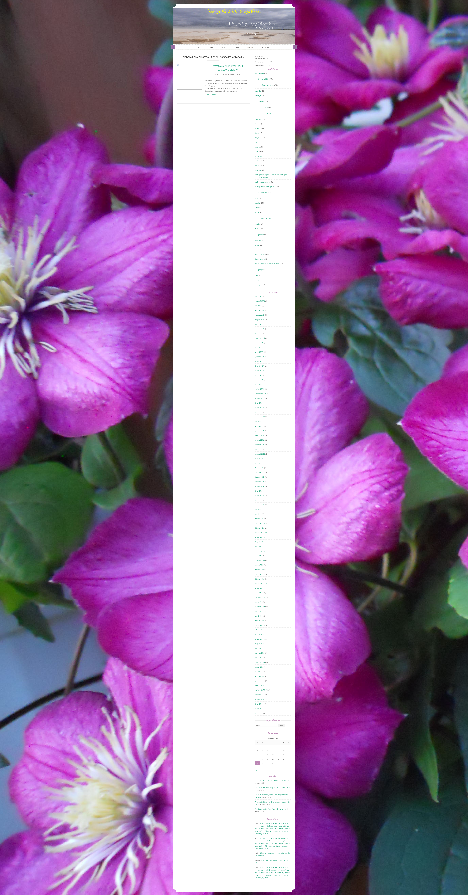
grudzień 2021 (260, 472)
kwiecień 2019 (260, 606)
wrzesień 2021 (260, 481)
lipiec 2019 (258, 593)
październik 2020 (261, 532)
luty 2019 (258, 616)
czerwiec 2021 (260, 495)
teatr (256, 275)
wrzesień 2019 (260, 588)
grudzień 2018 (260, 625)
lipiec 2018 (258, 648)
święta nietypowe (268, 85)
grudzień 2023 (260, 389)
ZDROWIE (250, 47)
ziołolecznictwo (263, 192)
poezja (260, 269)
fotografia (258, 137)
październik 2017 (261, 690)
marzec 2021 (259, 509)
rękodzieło (258, 240)
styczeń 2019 (259, 620)
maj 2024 (258, 375)
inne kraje (258, 156)
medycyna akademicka (262, 182)
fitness (257, 133)
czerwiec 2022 (260, 444)
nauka (257, 207)
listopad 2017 (259, 685)
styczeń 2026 (259, 310)
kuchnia (257, 161)
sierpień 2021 (259, 486)
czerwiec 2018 (260, 653)
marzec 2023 (259, 421)
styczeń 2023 (259, 426)
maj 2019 (258, 602)
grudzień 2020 (260, 523)
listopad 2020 (259, 528)
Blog (198, 47)
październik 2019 (261, 583)
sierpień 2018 (259, 644)
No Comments (234, 74)
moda (256, 198)
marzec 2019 (259, 611)
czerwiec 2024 (260, 370)
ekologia (258, 119)
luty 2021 (258, 514)
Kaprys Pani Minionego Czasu (234, 11)
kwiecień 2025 (260, 338)
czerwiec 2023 (260, 407)
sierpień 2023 (259, 398)
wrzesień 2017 (260, 694)
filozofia (257, 128)
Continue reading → (213, 94)
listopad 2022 (259, 435)
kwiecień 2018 (260, 662)
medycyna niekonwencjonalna (265, 186)
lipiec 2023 (258, 403)
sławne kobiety (260, 254)
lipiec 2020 (258, 546)
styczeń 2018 (259, 676)
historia (257, 147)
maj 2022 (258, 449)
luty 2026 (258, 306)
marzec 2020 (259, 565)
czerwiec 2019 (260, 597)
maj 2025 (258, 333)
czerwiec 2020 (260, 551)
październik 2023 (261, 393)
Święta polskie (263, 79)
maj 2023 (258, 412)
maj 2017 (258, 713)
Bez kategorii (265, 47)
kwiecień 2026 (260, 301)
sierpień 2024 (259, 366)
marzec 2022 (259, 458)
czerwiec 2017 (260, 708)
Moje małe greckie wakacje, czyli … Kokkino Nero (272, 787)
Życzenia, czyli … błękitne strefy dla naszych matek (273, 780)
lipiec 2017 (258, 704)
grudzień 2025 (260, 315)
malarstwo (258, 170)
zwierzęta (258, 285)
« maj (257, 770)
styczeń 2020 (259, 569)
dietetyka (258, 91)
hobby (257, 151)
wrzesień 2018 (260, 639)
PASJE (237, 47)
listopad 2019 (259, 579)
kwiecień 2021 (260, 505)
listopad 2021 (259, 477)
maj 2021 (258, 500)
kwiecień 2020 (260, 560)
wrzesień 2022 (260, 440)
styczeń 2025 (259, 352)
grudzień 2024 (260, 356)
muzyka (257, 203)
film (256, 124)
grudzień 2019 (260, 574)
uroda (257, 280)
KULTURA (224, 47)
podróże (257, 224)
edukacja (258, 95)
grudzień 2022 (260, 431)
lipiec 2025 (258, 324)
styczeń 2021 (259, 519)
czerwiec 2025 (260, 329)
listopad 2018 (259, 630)
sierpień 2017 (259, 699)
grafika (257, 142)
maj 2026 (258, 296)
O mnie (210, 47)
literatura (258, 165)
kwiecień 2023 (260, 417)
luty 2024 (258, 384)
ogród (257, 212)
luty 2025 (258, 347)
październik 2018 (261, 634)
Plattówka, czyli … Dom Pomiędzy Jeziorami (270, 809)
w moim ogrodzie (264, 218)
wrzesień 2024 (260, 361)
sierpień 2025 (259, 319)
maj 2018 (258, 657)
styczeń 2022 (259, 468)
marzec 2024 (259, 380)
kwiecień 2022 (260, 454)
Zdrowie (261, 101)
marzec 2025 (259, 343)
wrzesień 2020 (260, 537)
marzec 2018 (259, 667)
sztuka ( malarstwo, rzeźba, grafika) (267, 263)
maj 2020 (258, 556)
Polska (257, 228)
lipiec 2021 (258, 491)
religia (257, 245)
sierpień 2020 (259, 542)
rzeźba (257, 250)
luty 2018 (258, 671)
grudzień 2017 (260, 681)
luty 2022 (258, 463)
